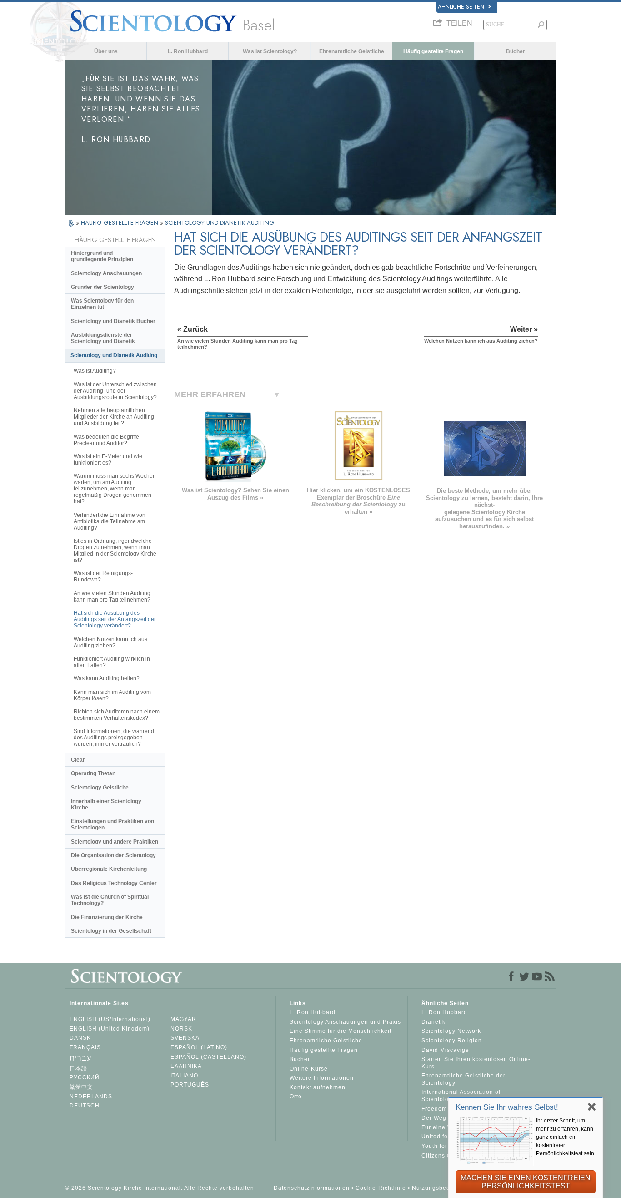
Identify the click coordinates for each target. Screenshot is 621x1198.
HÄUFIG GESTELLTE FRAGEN (120, 222)
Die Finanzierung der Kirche (107, 917)
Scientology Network (451, 1031)
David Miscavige (445, 1050)
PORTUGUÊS (189, 1085)
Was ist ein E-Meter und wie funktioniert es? (108, 459)
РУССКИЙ (85, 1077)
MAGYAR (183, 1019)
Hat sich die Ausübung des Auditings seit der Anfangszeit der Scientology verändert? (115, 619)
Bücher (515, 51)
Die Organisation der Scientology (113, 855)
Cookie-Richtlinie (381, 1188)
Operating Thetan (93, 773)
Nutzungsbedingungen (444, 1188)
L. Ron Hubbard (188, 51)
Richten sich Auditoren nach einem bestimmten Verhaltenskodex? (117, 714)
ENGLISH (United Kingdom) (110, 1029)
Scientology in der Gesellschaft (111, 931)
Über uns (106, 51)
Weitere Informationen (322, 1078)
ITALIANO (184, 1075)
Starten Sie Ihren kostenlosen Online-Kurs (476, 1063)
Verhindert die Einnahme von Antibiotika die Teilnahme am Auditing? (109, 521)
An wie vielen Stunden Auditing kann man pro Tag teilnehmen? (112, 596)
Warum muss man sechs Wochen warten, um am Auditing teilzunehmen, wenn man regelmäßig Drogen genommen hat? (115, 489)
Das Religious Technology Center (114, 883)
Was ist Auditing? (95, 371)
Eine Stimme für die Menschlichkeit (340, 1031)
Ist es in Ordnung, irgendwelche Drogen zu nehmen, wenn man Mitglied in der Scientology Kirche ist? (115, 550)
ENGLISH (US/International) (110, 1019)
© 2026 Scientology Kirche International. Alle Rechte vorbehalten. (160, 1188)
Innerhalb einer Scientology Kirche (106, 804)
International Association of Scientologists (461, 1095)
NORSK (181, 1029)
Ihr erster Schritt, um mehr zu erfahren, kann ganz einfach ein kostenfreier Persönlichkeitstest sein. (566, 1137)
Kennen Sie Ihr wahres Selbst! (507, 1107)
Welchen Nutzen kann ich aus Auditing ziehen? (110, 642)
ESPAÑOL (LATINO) (198, 1047)
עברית (80, 1058)
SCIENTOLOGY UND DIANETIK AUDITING (219, 222)
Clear (78, 760)
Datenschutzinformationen (312, 1188)
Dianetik (433, 1022)
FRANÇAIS (85, 1047)
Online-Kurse (309, 1069)
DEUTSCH (85, 1105)
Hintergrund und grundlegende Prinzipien (102, 256)
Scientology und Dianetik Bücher (113, 321)
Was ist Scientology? (270, 51)
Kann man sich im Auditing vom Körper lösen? (112, 695)
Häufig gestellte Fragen (433, 51)
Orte (296, 1096)
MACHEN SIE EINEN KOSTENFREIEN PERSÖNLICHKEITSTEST (526, 1182)
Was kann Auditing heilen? (107, 678)
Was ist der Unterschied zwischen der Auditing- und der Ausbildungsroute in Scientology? (115, 390)
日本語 (78, 1068)
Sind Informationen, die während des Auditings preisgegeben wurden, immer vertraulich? (114, 737)
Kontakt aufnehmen (318, 1087)
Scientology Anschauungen (106, 273)
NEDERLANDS (91, 1096)
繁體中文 (81, 1087)
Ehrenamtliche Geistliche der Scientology (463, 1079)
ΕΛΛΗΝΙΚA (186, 1066)
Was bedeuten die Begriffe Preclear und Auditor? (106, 440)
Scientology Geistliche (100, 787)
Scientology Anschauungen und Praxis (345, 1022)
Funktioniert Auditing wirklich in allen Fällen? (112, 662)
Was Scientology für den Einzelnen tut (102, 304)
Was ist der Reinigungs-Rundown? (103, 576)
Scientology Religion (451, 1040)
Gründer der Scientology (102, 287)
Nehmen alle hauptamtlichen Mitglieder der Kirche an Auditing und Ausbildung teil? (114, 416)
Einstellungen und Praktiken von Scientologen (112, 824)
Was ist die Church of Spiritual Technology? (110, 900)
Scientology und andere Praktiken (114, 842)
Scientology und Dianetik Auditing (113, 355)
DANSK (80, 1038)
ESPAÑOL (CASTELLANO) (208, 1057)
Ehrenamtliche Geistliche (351, 51)
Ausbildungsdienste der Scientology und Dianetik (103, 338)
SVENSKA (185, 1038)
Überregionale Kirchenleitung (109, 869)
